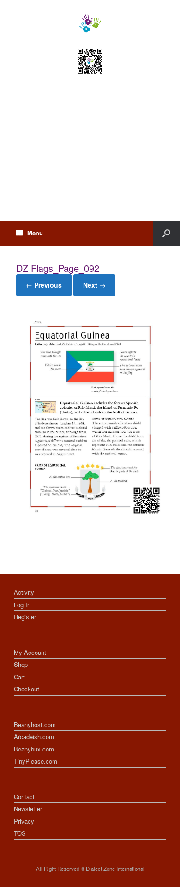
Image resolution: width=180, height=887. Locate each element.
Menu (35, 232)
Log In (22, 604)
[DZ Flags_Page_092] (90, 515)
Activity (24, 592)
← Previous (44, 285)
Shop (21, 664)
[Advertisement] (90, 156)
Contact (24, 796)
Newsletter (28, 808)
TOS (20, 833)
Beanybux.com (34, 749)
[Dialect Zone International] (90, 23)
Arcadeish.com (34, 736)
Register (25, 616)
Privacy (24, 821)
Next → (94, 285)
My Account (30, 652)
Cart (19, 676)
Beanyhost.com (35, 724)
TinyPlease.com (35, 761)
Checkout (26, 688)
